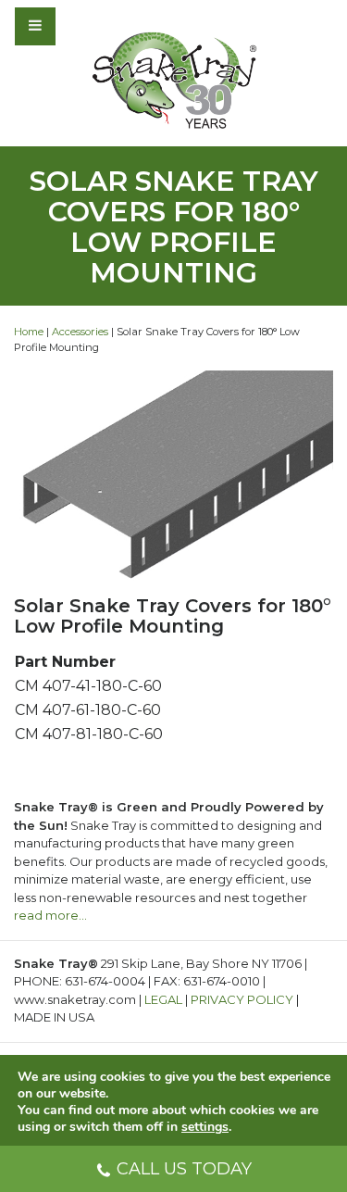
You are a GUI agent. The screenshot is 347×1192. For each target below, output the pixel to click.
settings (205, 1127)
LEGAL (163, 999)
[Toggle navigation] (85, 25)
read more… (50, 915)
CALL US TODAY (184, 1169)
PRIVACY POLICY (242, 999)
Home (28, 331)
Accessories (80, 331)
